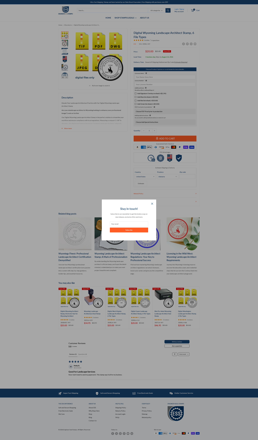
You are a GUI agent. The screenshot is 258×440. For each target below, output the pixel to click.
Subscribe (129, 230)
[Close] (152, 203)
